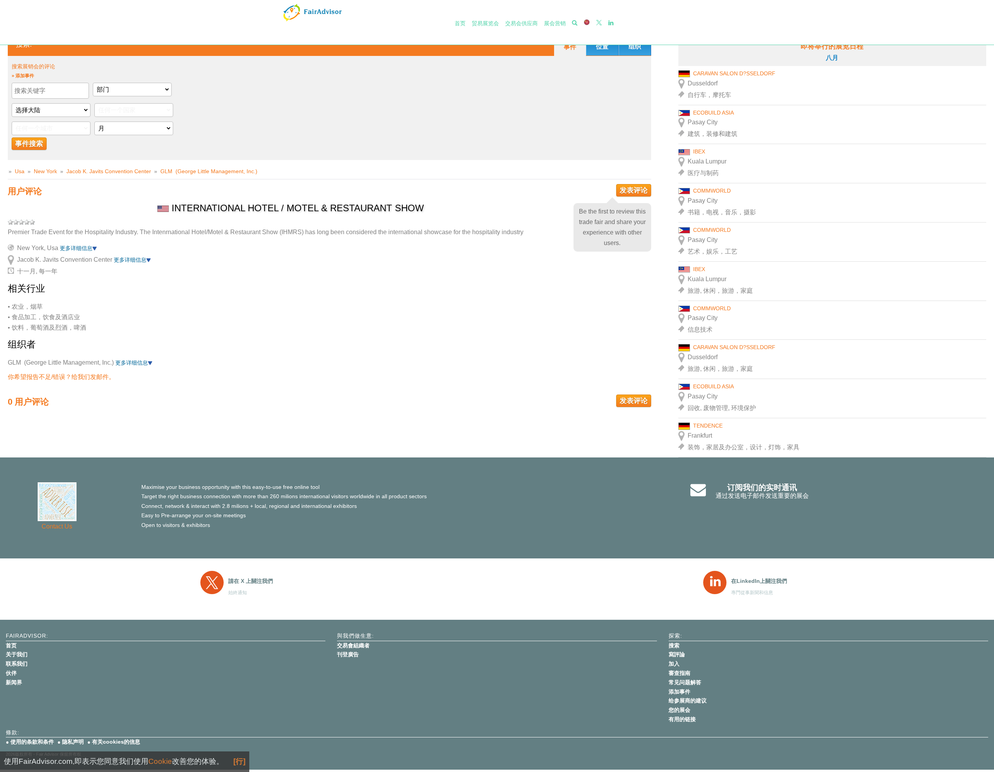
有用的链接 (682, 719)
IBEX (699, 151)
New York (45, 171)
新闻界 (14, 682)
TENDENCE (708, 426)
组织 (635, 46)
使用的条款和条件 (32, 742)
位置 (602, 46)
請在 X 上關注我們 (250, 581)
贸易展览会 (485, 23)
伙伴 (11, 673)
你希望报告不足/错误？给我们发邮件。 (61, 377)
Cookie (160, 761)
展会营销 (555, 23)
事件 (570, 46)
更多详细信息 (76, 248)
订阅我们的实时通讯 (762, 487)
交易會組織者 (353, 645)
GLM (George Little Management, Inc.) (208, 171)
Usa (19, 171)
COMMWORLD (712, 191)
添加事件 (679, 692)
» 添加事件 (23, 75)
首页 (460, 23)
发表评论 (634, 190)
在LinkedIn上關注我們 (759, 581)
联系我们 (17, 664)
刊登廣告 (348, 654)
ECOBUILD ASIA (713, 113)
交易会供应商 (521, 23)
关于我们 (17, 654)
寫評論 (677, 654)
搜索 (674, 645)
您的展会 (679, 710)
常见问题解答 (685, 682)
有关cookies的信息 (116, 742)
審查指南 (679, 673)
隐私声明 (73, 742)
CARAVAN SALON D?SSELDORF (734, 73)
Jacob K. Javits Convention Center (108, 171)
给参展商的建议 (688, 700)
